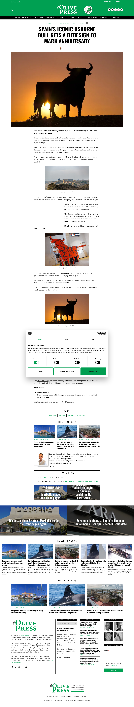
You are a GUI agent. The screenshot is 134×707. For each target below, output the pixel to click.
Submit (113, 670)
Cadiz (62, 23)
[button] (75, 623)
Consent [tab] (39, 339)
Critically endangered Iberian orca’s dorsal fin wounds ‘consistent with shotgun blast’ (65, 445)
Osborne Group (43, 381)
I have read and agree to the (114, 664)
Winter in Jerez (43, 392)
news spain (62, 415)
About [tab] (94, 339)
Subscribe (107, 2)
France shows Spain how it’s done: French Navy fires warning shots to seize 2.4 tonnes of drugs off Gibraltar (120, 564)
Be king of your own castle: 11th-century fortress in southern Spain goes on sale (89, 444)
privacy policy (113, 665)
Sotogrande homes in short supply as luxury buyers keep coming (44, 444)
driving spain (52, 415)
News (55, 402)
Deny (41, 371)
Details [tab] (67, 339)
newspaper (71, 415)
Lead (74, 23)
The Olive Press (81, 415)
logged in (47, 477)
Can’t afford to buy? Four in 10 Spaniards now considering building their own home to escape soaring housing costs (89, 641)
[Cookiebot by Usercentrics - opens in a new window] (98, 333)
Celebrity (68, 23)
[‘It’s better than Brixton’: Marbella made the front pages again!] (50, 492)
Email (106, 650)
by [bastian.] (69, 326)
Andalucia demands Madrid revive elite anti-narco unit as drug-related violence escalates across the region (89, 660)
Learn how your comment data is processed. (82, 481)
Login (118, 2)
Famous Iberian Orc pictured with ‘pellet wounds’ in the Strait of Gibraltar (93, 563)
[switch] (56, 362)
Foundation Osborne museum (72, 273)
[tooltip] (109, 9)
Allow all (93, 371)
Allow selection (67, 371)
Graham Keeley (70, 48)
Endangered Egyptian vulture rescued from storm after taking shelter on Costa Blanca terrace (90, 632)
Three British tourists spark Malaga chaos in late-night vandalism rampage (88, 624)
